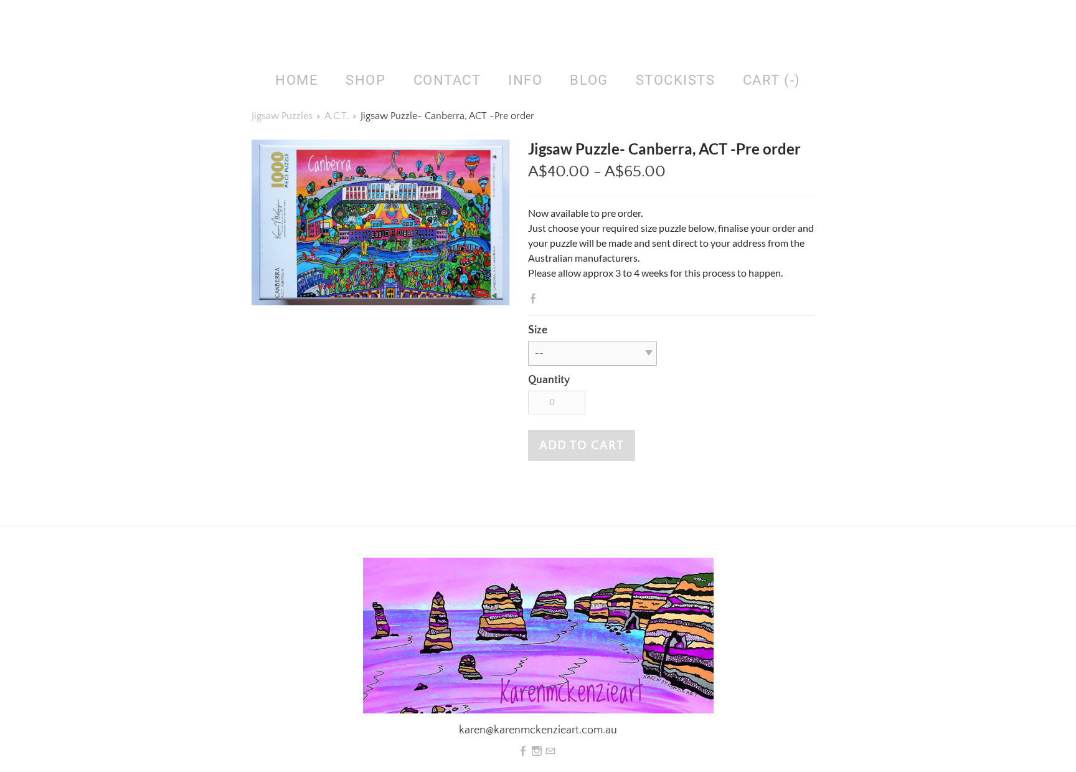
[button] (581, 445)
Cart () (772, 80)
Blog (589, 80)
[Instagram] (537, 751)
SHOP (365, 80)
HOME (296, 80)
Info (525, 80)
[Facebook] (523, 751)
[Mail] (550, 751)
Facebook (535, 298)
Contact (447, 80)
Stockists (675, 80)
